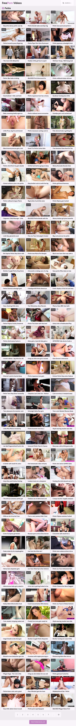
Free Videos (12, 3)
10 (58, 714)
